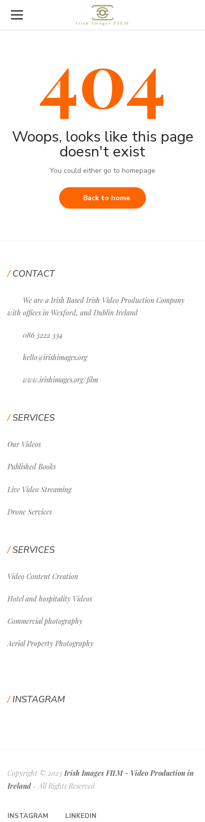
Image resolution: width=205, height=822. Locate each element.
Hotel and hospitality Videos (49, 598)
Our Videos (24, 444)
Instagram (27, 816)
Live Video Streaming (39, 489)
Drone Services (29, 512)
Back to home (106, 198)
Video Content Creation (42, 576)
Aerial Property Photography (50, 643)
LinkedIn (81, 816)
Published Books (31, 466)
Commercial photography (45, 621)
